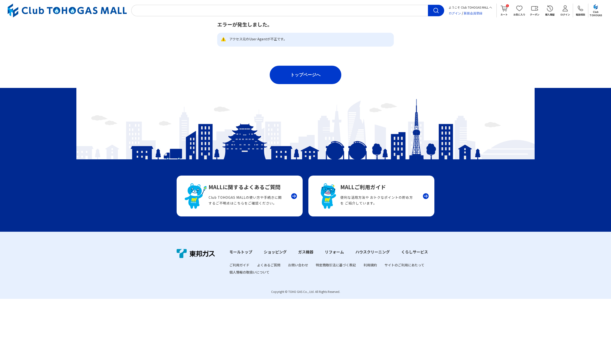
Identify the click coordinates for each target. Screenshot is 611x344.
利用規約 (370, 265)
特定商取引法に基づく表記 (336, 265)
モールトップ (240, 252)
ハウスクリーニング (372, 252)
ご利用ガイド (239, 265)
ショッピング (275, 252)
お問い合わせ (298, 265)
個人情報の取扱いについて (249, 272)
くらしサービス (414, 252)
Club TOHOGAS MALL (67, 11)
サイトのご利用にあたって (404, 265)
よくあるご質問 (268, 265)
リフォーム (334, 252)
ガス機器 (305, 252)
